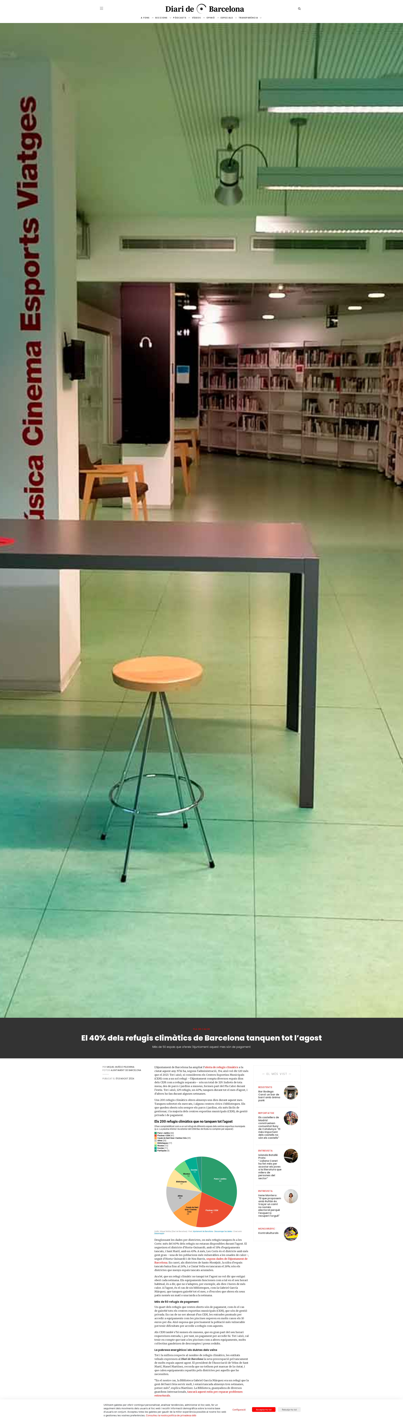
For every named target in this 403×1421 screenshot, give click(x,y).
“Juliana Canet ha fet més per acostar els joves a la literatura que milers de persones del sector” (269, 1167)
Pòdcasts (179, 17)
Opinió (211, 17)
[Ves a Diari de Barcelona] (201, 9)
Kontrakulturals (268, 1233)
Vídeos (196, 17)
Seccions (161, 17)
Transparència (248, 17)
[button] (101, 8)
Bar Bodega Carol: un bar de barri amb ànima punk (269, 1096)
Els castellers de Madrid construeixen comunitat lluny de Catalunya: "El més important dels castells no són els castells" (269, 1127)
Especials (227, 17)
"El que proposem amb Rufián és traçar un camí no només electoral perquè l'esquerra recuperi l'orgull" (269, 1205)
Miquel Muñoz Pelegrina (120, 1066)
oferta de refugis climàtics (221, 1067)
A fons (145, 17)
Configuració (239, 1409)
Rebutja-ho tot (289, 1409)
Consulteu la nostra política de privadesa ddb (171, 1415)
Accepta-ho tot (264, 1409)
